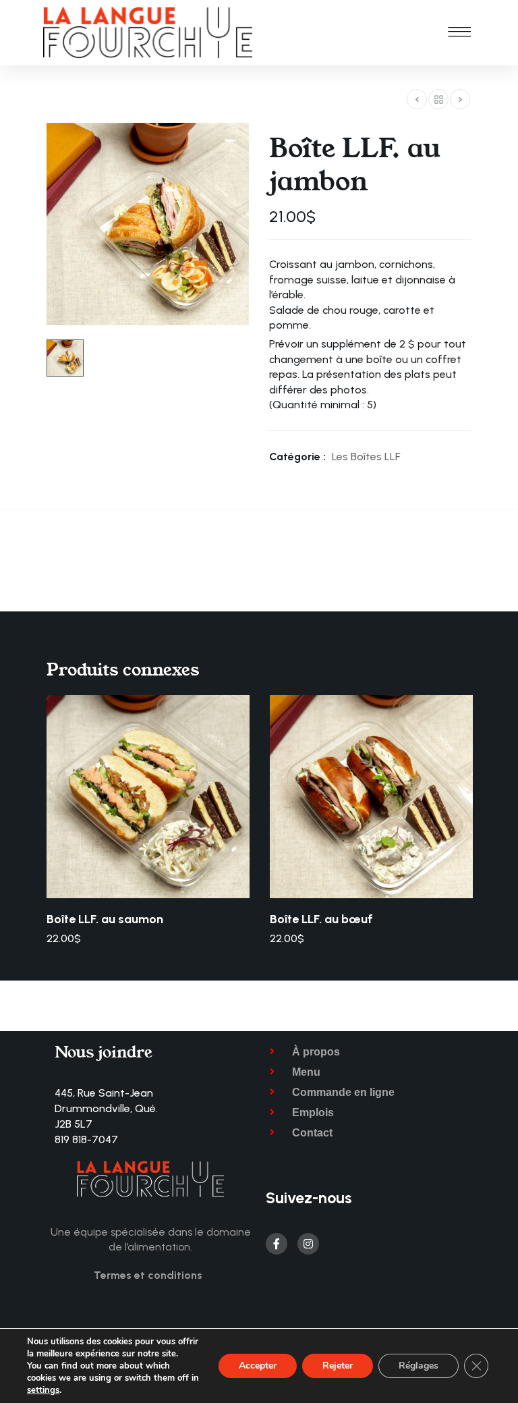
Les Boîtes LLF (366, 456)
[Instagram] (308, 1244)
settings (43, 1390)
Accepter (258, 1365)
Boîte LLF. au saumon (105, 919)
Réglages (418, 1365)
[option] (148, 820)
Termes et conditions (148, 1275)
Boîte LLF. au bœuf (321, 919)
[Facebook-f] (276, 1244)
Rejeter (337, 1365)
